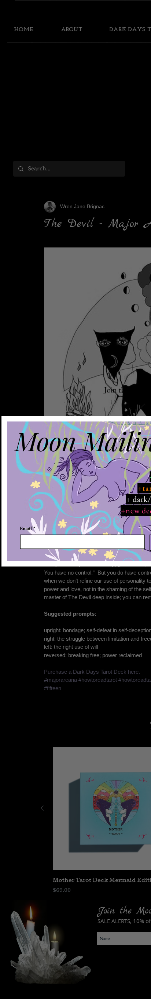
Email (27, 528)
